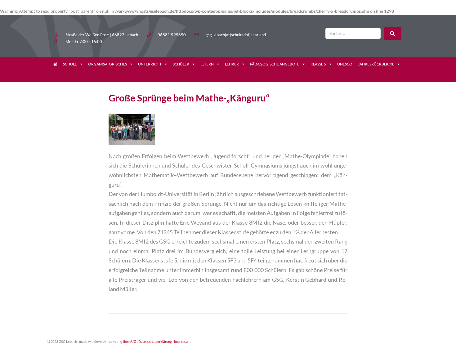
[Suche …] (353, 33)
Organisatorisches (107, 64)
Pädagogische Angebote (274, 64)
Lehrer (232, 64)
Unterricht (150, 64)
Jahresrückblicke (376, 64)
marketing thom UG (121, 341)
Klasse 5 (318, 64)
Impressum (182, 341)
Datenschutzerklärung (155, 341)
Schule (70, 64)
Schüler (181, 64)
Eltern (207, 64)
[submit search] (392, 33)
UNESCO (344, 64)
